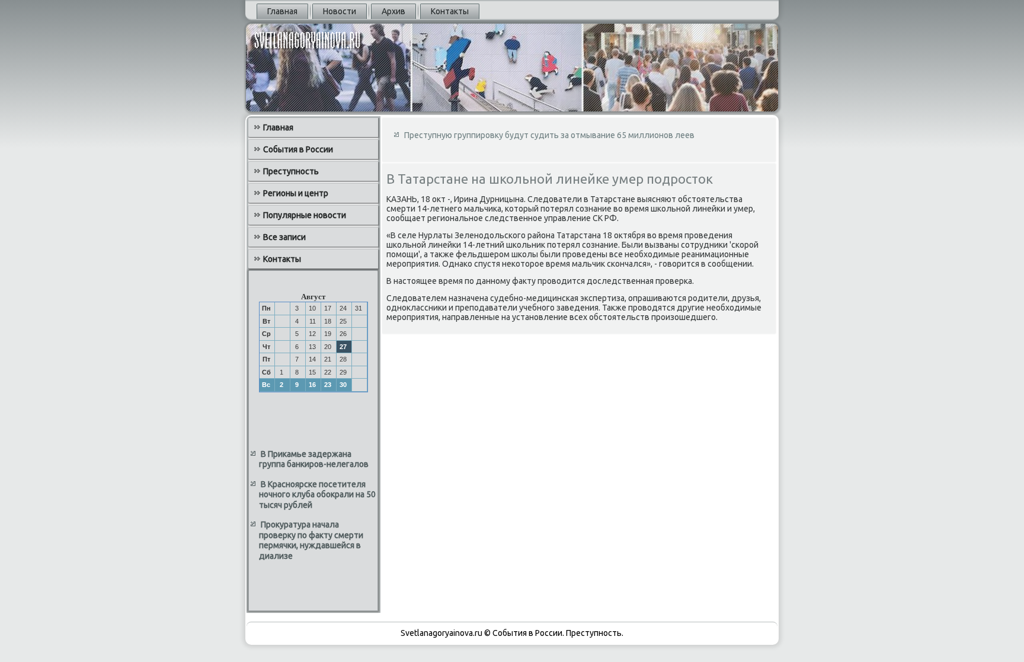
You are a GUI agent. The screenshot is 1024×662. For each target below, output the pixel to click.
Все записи (284, 237)
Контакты (450, 11)
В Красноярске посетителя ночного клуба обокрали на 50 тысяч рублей (317, 494)
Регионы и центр (295, 193)
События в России (298, 149)
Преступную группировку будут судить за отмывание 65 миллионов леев (549, 135)
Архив (393, 11)
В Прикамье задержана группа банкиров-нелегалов (314, 459)
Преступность (291, 171)
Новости (339, 11)
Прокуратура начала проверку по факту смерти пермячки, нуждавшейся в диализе (311, 540)
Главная (282, 11)
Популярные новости (304, 215)
